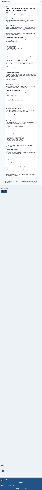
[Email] (21, 482)
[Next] (5, 191)
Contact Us (7, 485)
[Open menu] (40, 1)
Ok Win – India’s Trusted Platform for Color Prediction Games (11, 181)
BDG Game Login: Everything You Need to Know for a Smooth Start (29, 181)
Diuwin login (8, 27)
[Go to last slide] (2, 191)
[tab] (3, 465)
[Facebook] (19, 482)
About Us (2, 485)
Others (7, 6)
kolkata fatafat (25, 488)
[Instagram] (22, 482)
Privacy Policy (11, 485)
